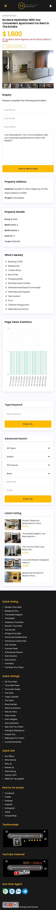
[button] (5, 904)
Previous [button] (7, 67)
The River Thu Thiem (14, 667)
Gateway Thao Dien (14, 622)
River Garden (11, 704)
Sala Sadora (11, 656)
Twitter (8, 797)
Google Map (10, 815)
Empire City (10, 734)
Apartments (8, 15)
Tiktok (7, 812)
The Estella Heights (13, 614)
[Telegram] (25, 891)
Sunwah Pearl (11, 648)
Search (28, 423)
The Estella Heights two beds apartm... (33, 535)
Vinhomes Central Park (15, 641)
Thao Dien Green (12, 689)
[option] (28, 66)
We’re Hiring (10, 771)
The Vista (9, 693)
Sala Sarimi (10, 659)
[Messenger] (12, 891)
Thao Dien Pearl (12, 685)
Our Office (9, 756)
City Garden (10, 644)
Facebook (9, 793)
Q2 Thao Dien (11, 681)
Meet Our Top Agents (14, 778)
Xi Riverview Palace (14, 652)
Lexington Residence (14, 730)
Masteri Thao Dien (13, 607)
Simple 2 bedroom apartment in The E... (32, 522)
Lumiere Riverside (13, 742)
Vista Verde (10, 715)
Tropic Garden (12, 696)
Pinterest (9, 800)
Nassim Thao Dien (13, 626)
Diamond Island (12, 708)
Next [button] (48, 67)
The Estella (18, 197)
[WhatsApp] (5, 891)
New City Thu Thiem (14, 726)
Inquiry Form (11, 775)
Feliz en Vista (11, 711)
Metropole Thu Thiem (14, 738)
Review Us (9, 767)
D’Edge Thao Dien (13, 633)
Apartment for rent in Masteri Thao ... (32, 574)
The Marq (9, 663)
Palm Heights (11, 719)
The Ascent (10, 629)
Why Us (8, 763)
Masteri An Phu (12, 611)
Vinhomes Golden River (16, 637)
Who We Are (10, 760)
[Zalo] (19, 891)
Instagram (10, 808)
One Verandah (12, 723)
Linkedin (8, 804)
